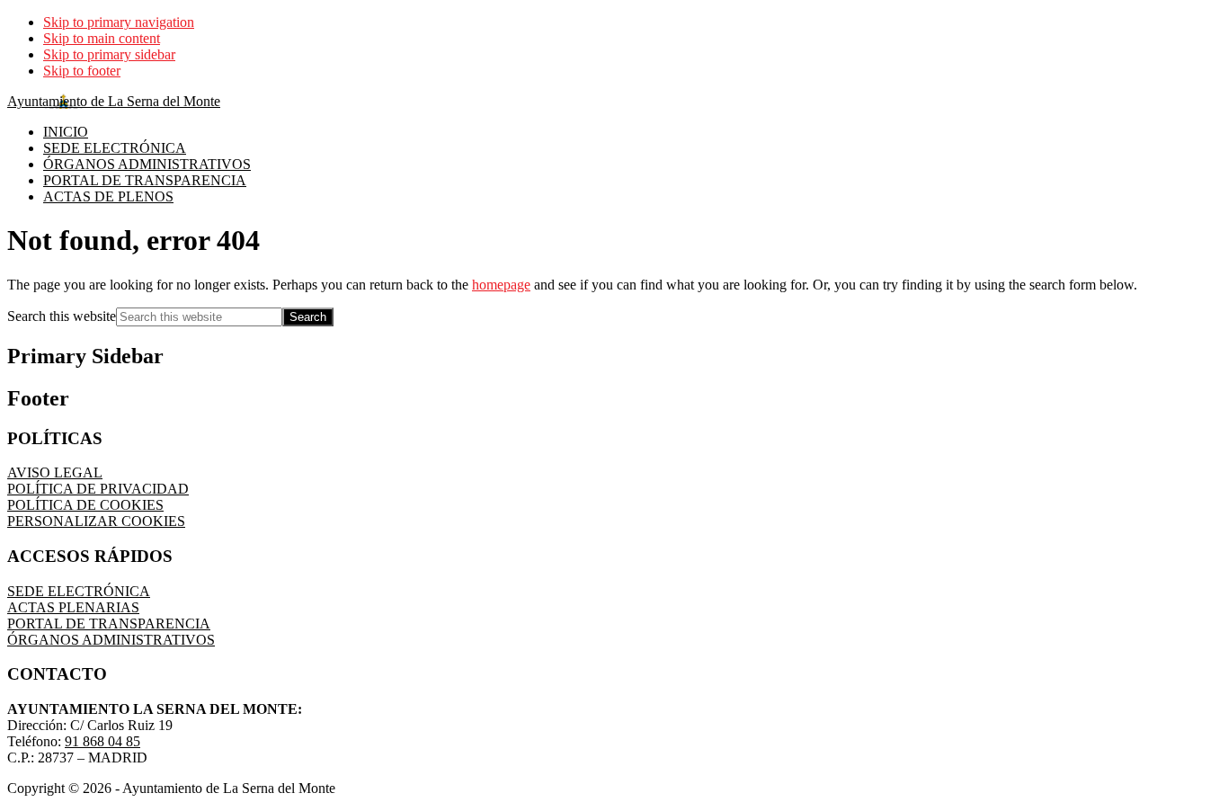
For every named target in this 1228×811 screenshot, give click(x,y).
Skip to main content (101, 38)
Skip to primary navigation (118, 22)
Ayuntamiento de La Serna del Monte (113, 101)
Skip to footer (81, 70)
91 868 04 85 (102, 741)
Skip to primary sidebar (109, 54)
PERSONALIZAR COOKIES (96, 521)
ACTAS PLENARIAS (73, 607)
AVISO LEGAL (54, 472)
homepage (501, 284)
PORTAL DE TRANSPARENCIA (108, 623)
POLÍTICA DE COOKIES (85, 504)
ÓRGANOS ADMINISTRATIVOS (111, 639)
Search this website (61, 316)
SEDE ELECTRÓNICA (78, 591)
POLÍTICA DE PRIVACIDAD (98, 488)
